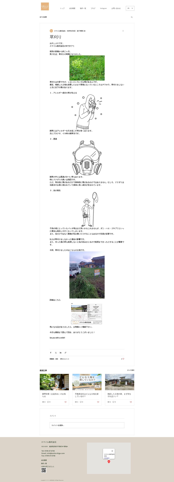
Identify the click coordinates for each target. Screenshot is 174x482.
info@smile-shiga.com (56, 453)
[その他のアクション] (123, 31)
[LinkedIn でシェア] (61, 353)
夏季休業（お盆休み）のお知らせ (54, 395)
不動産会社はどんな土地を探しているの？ (86, 395)
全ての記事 (43, 17)
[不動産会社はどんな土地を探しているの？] (87, 382)
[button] (132, 17)
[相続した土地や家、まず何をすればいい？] (119, 382)
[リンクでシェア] (65, 353)
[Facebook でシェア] (51, 353)
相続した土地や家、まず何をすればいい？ (119, 395)
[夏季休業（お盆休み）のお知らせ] (54, 382)
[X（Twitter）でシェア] (56, 353)
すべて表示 (130, 370)
